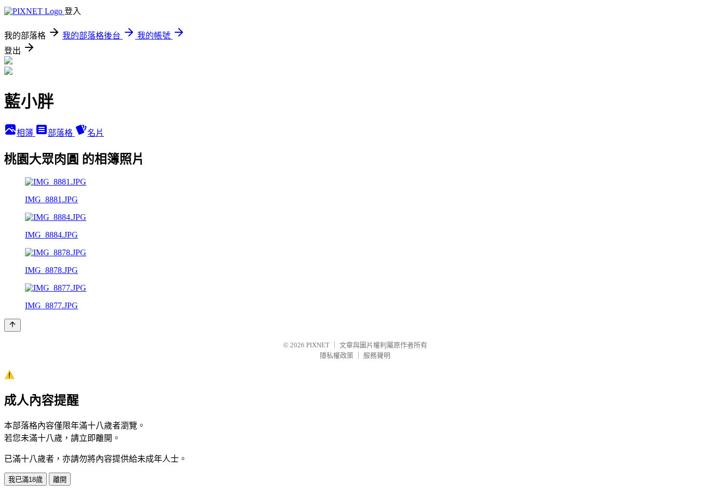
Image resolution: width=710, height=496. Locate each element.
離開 (60, 480)
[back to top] (12, 325)
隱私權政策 (336, 355)
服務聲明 (376, 355)
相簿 (26, 132)
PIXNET (318, 345)
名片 (95, 132)
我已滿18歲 (25, 480)
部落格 (61, 132)
